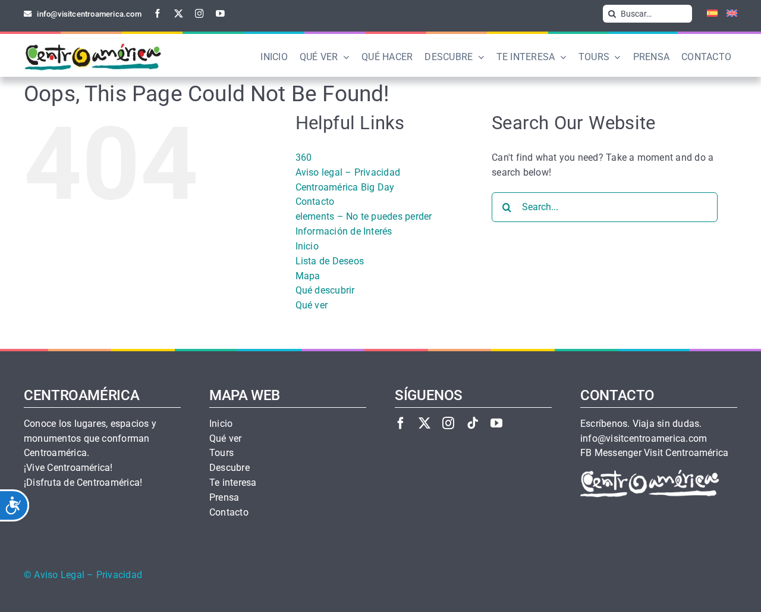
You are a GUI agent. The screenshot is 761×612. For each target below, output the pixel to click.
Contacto (315, 201)
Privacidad (119, 575)
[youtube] (220, 13)
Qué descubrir (325, 290)
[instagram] (199, 13)
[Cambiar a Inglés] (727, 14)
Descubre (229, 468)
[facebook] (157, 13)
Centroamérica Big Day (345, 187)
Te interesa (233, 482)
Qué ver (311, 305)
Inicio (307, 246)
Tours (221, 453)
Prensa (224, 497)
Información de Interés (343, 231)
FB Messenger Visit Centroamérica (654, 453)
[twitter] (178, 13)
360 (303, 157)
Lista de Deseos (329, 261)
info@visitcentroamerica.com (643, 438)
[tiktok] (473, 423)
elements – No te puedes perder (363, 216)
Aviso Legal (59, 575)
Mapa (307, 276)
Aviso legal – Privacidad (348, 172)
